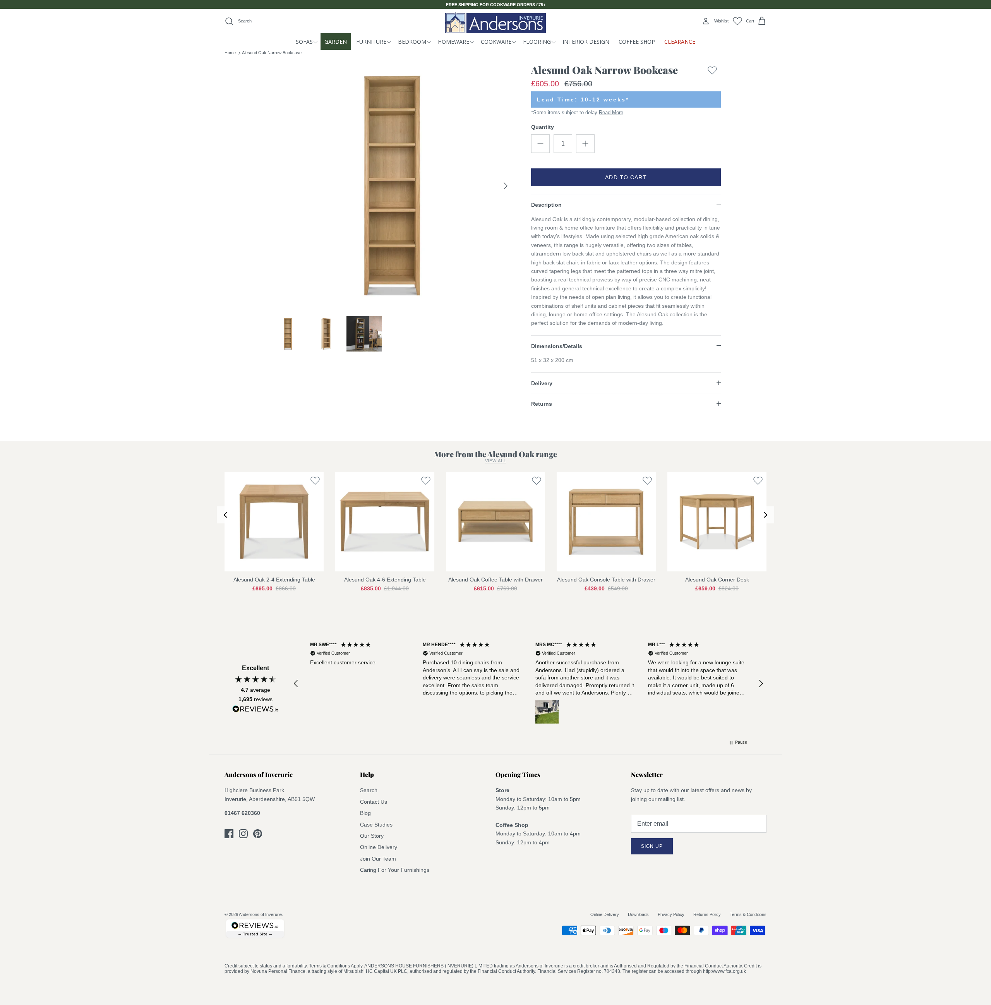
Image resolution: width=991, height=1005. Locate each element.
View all (495, 460)
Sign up (652, 846)
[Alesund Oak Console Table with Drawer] (606, 521)
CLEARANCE (679, 41)
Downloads (638, 914)
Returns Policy (707, 914)
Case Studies (376, 824)
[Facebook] (229, 833)
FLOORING (537, 41)
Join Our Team (378, 859)
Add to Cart (625, 177)
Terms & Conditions (748, 914)
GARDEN (335, 41)
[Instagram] (243, 833)
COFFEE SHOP (637, 41)
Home (230, 52)
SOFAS (304, 41)
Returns (541, 404)
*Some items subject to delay (577, 112)
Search (368, 790)
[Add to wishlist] (712, 72)
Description (546, 205)
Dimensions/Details (556, 346)
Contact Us (373, 802)
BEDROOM (412, 41)
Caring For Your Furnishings (394, 870)
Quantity (542, 127)
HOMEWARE (453, 41)
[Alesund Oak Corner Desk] (716, 521)
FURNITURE (371, 41)
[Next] (505, 185)
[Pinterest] (257, 833)
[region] (528, 683)
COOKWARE (496, 41)
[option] (392, 186)
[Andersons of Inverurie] (495, 22)
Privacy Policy (671, 914)
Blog (365, 813)
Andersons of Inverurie (260, 914)
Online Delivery (378, 847)
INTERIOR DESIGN (585, 41)
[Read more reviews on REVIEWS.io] (255, 710)
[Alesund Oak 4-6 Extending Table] (384, 521)
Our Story (372, 836)
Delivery (541, 383)
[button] (296, 683)
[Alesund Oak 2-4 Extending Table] (274, 521)
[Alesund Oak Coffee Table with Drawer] (495, 521)
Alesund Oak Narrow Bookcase (272, 52)
